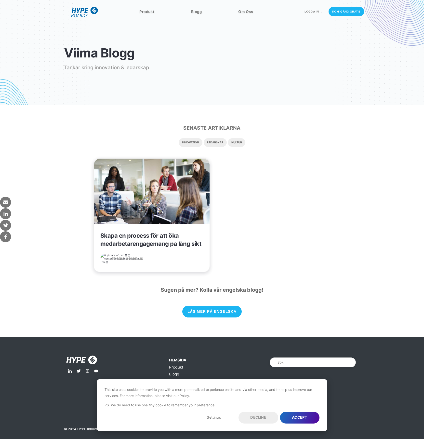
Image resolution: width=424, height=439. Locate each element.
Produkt (147, 11)
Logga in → (313, 11)
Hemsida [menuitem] (177, 360)
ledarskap (215, 142)
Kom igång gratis (346, 11)
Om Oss (245, 11)
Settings (214, 417)
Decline (258, 417)
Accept (299, 417)
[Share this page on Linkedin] (5, 213)
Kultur (236, 142)
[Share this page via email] (5, 202)
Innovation (190, 142)
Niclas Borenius (127, 258)
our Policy (181, 396)
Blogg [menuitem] (174, 374)
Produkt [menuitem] (176, 367)
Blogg (196, 11)
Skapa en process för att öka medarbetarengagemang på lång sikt (150, 239)
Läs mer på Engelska (212, 311)
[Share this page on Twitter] (5, 225)
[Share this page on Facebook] (5, 236)
